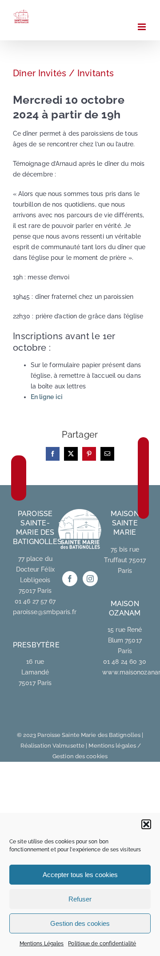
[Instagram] (90, 578)
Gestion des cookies (80, 923)
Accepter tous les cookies (80, 874)
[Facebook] (69, 578)
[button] (146, 824)
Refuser (80, 899)
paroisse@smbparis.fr (44, 611)
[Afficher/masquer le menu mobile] (142, 26)
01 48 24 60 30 (124, 661)
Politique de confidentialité (102, 943)
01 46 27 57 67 (35, 601)
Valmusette (68, 745)
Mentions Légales (42, 943)
